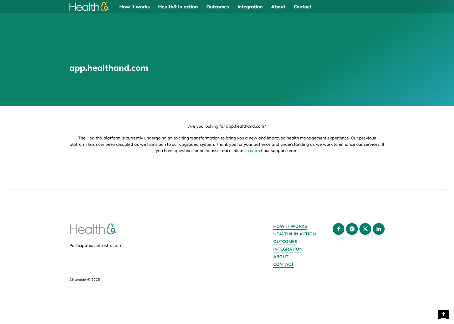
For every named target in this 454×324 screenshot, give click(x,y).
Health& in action (178, 7)
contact (255, 150)
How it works (134, 7)
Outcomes (217, 7)
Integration (250, 7)
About (278, 7)
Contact (302, 7)
